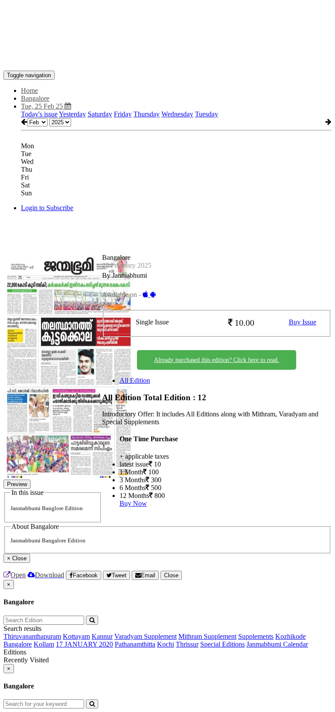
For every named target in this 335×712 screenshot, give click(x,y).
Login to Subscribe (47, 207)
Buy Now (133, 503)
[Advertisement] (162, 23)
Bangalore (17, 644)
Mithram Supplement (207, 636)
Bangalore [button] (35, 98)
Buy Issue (302, 322)
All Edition (135, 380)
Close (171, 575)
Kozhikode (290, 636)
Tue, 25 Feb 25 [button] (43, 106)
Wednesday (177, 114)
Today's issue (39, 114)
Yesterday (72, 114)
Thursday (146, 114)
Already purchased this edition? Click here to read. (216, 360)
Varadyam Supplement (145, 636)
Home (29, 90)
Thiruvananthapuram (32, 636)
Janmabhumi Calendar (277, 644)
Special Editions (222, 644)
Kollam (44, 644)
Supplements (255, 636)
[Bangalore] (167, 57)
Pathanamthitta (135, 644)
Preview (17, 484)
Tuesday (206, 114)
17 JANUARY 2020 (84, 644)
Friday (123, 114)
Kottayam (76, 636)
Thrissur (187, 644)
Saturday (100, 114)
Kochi (165, 644)
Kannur (102, 636)
